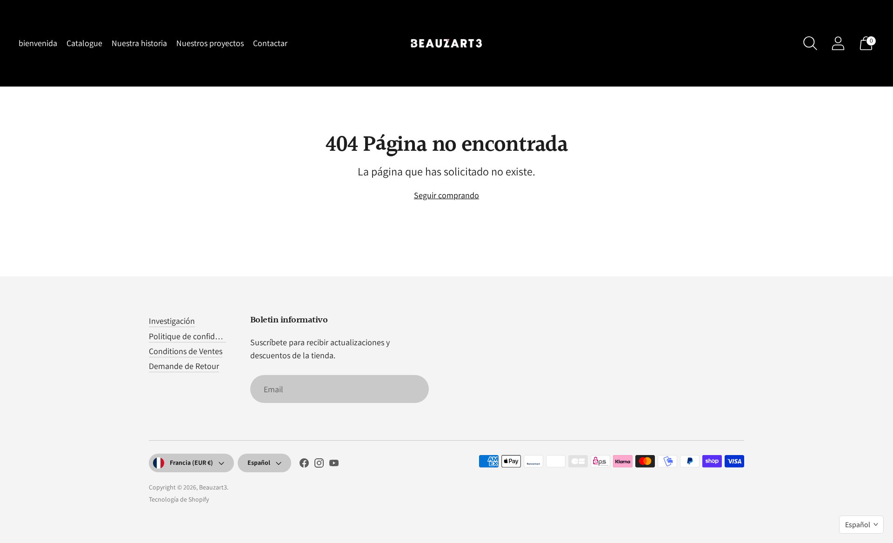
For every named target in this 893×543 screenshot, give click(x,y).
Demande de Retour (184, 366)
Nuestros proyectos (210, 43)
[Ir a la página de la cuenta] (838, 43)
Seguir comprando (446, 195)
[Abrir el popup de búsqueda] (810, 43)
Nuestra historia (139, 43)
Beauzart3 (213, 487)
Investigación (172, 320)
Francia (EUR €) (191, 462)
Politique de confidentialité (196, 336)
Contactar (270, 43)
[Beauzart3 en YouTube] (334, 464)
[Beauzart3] (446, 43)
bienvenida (38, 43)
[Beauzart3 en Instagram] (319, 464)
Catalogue (84, 43)
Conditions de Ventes (185, 351)
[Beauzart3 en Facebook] (304, 464)
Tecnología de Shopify (179, 499)
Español (258, 462)
